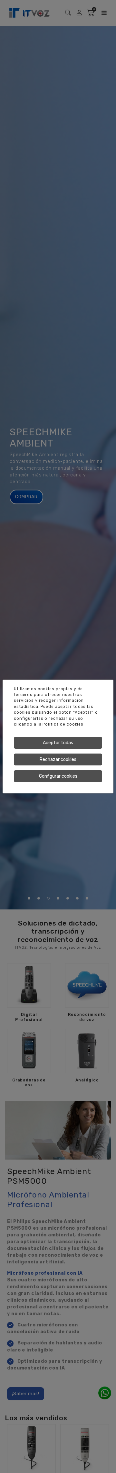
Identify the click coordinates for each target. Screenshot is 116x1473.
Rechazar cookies (58, 759)
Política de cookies (63, 724)
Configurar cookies (58, 776)
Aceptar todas (58, 743)
